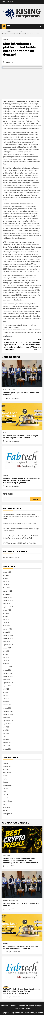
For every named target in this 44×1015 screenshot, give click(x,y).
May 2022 (6, 733)
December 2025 (8, 597)
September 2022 (8, 720)
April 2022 (6, 736)
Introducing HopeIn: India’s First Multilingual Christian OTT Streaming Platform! (31, 345)
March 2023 (6, 701)
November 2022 (8, 714)
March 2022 (6, 739)
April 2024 (6, 660)
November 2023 (8, 676)
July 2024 (6, 651)
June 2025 (6, 616)
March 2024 (6, 664)
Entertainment (7, 772)
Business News (7, 766)
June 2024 (6, 654)
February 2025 (7, 629)
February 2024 (7, 667)
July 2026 (6, 575)
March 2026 (6, 588)
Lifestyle (5, 782)
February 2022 (7, 743)
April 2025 (6, 622)
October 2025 (7, 604)
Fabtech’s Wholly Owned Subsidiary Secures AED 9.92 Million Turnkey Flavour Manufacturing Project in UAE (21, 480)
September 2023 (8, 683)
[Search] (41, 26)
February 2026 (7, 591)
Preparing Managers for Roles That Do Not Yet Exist (19, 523)
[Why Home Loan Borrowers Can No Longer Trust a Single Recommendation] (22, 416)
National (5, 788)
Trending (5, 810)
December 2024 (8, 635)
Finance (5, 776)
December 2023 (8, 673)
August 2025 (7, 610)
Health (5, 779)
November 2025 (8, 600)
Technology (6, 807)
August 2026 (7, 572)
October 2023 (7, 679)
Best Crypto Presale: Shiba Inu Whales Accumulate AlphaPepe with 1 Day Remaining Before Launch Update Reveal (21, 516)
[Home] (4, 26)
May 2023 (6, 695)
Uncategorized (7, 814)
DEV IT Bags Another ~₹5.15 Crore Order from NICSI (19, 543)
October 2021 (7, 746)
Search (8, 494)
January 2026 (7, 594)
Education (6, 769)
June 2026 (6, 578)
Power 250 (6, 798)
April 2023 (6, 698)
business (9, 336)
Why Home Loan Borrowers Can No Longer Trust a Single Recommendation (20, 437)
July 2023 (6, 689)
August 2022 (7, 724)
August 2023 (7, 686)
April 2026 (6, 585)
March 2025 (6, 626)
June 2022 (6, 730)
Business (5, 39)
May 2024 (6, 657)
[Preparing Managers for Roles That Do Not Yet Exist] (22, 373)
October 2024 (7, 641)
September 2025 (8, 607)
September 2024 (8, 645)
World (4, 817)
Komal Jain (17, 398)
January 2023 (7, 708)
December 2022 (8, 711)
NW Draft (5, 795)
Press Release (13, 390)
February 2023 (7, 705)
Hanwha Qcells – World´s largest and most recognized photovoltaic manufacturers (12, 345)
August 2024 (7, 648)
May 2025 (6, 619)
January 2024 (7, 670)
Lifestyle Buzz (7, 785)
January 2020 (7, 749)
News (4, 791)
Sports (5, 804)
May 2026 (6, 581)
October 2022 (7, 717)
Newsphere (28, 1013)
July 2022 (6, 727)
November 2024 (8, 638)
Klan (14, 111)
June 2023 (6, 692)
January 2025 (7, 632)
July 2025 (6, 613)
